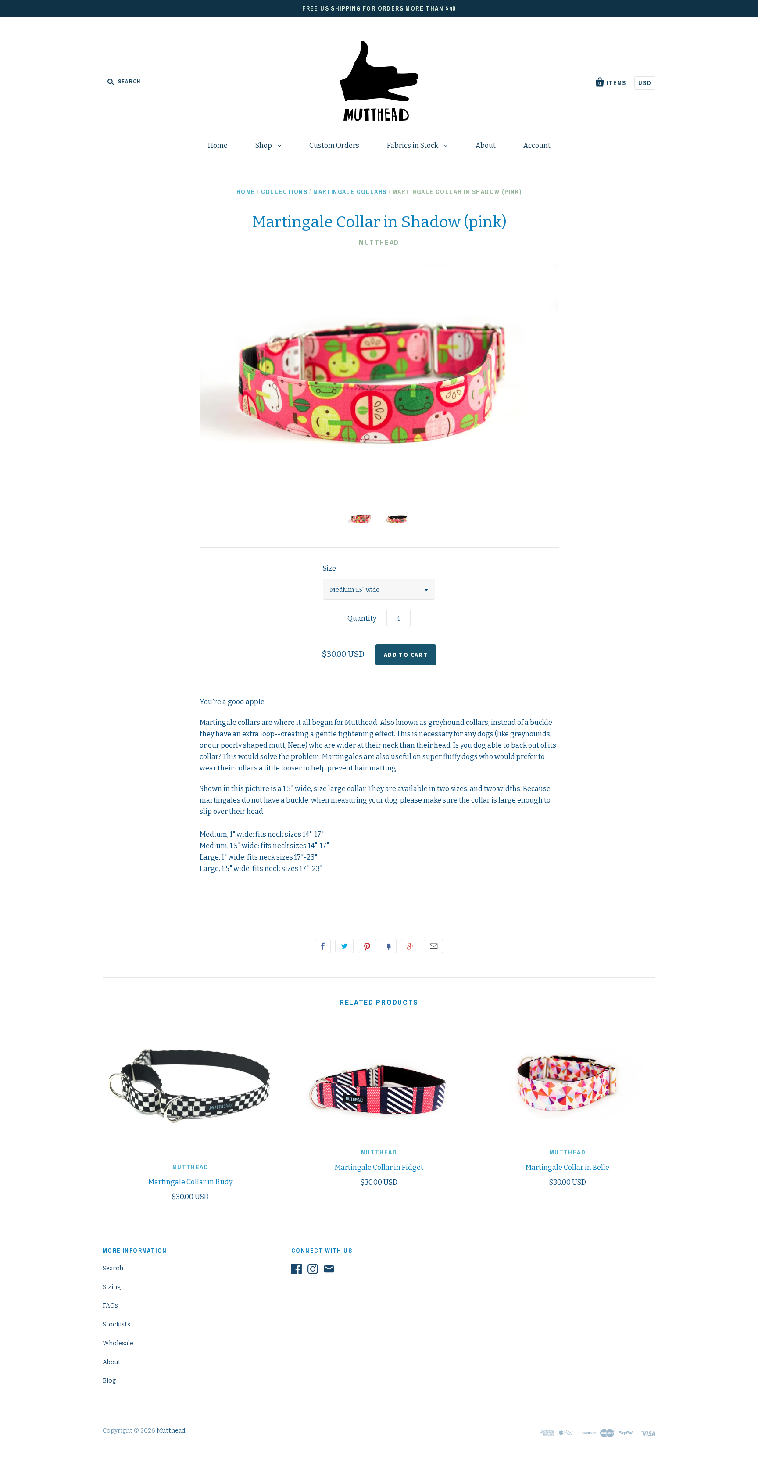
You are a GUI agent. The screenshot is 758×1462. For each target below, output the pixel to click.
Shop (264, 145)
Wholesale (118, 1343)
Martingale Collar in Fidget (379, 1167)
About (486, 145)
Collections (284, 192)
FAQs (110, 1305)
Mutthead (379, 242)
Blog (109, 1380)
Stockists (116, 1324)
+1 (410, 946)
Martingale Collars (349, 192)
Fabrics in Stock (413, 145)
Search (113, 1268)
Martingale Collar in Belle (567, 1167)
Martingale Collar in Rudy (190, 1182)
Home (218, 145)
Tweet (344, 946)
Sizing (112, 1287)
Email (433, 946)
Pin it (367, 946)
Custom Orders (334, 145)
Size (329, 568)
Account (537, 145)
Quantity (361, 618)
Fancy (389, 946)
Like (323, 946)
